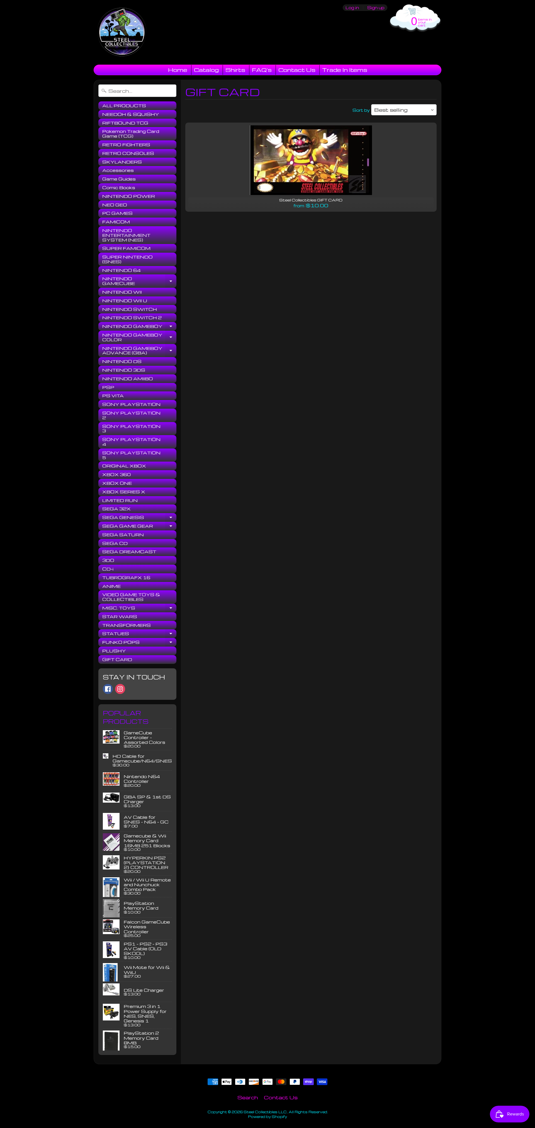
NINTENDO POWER (128, 196)
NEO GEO (114, 205)
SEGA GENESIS (139, 518)
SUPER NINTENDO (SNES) (127, 259)
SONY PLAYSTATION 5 (131, 455)
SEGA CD (115, 543)
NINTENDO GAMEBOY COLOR (139, 337)
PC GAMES (117, 213)
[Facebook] (108, 689)
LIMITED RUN (120, 500)
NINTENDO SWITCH (129, 309)
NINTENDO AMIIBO (127, 378)
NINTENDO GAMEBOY (139, 327)
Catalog (206, 69)
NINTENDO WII (122, 292)
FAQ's (262, 69)
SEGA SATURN (123, 534)
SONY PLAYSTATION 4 (131, 442)
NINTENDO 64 (121, 270)
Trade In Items (344, 69)
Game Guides (119, 179)
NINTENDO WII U (124, 300)
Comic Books (118, 187)
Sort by (361, 110)
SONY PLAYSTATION (131, 404)
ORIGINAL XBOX (124, 466)
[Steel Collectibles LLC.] (122, 32)
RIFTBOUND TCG (125, 123)
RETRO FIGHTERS (126, 144)
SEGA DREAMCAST (129, 551)
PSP (108, 387)
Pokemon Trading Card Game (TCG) (130, 133)
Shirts (235, 69)
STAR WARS (119, 616)
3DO (108, 560)
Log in (352, 7)
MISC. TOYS (139, 608)
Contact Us (296, 69)
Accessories (118, 170)
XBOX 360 (116, 474)
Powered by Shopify (267, 1116)
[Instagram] (120, 689)
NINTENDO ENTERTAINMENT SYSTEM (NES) (126, 235)
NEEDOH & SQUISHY (130, 114)
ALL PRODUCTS (124, 105)
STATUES (139, 634)
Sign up (375, 7)
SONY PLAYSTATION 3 (131, 428)
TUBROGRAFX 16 (126, 577)
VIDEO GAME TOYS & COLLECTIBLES (131, 597)
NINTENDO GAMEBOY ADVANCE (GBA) (139, 350)
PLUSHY (114, 651)
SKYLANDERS (122, 162)
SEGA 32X (116, 508)
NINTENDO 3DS (123, 370)
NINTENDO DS (122, 361)
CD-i (107, 569)
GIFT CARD (117, 659)
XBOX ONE (117, 483)
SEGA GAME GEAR (139, 526)
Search (247, 1097)
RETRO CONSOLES (128, 153)
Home (177, 69)
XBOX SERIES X (123, 491)
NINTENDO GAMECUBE (139, 281)
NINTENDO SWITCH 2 (132, 317)
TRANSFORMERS (126, 625)
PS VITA (113, 395)
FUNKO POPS (139, 643)
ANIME (111, 586)
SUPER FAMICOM (126, 248)
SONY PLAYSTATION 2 (131, 415)
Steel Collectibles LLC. (265, 1112)
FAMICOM (116, 222)
